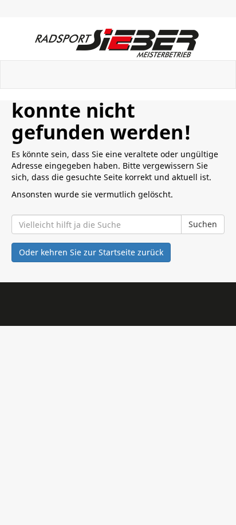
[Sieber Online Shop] (118, 43)
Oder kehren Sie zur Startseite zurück (91, 252)
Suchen (202, 224)
